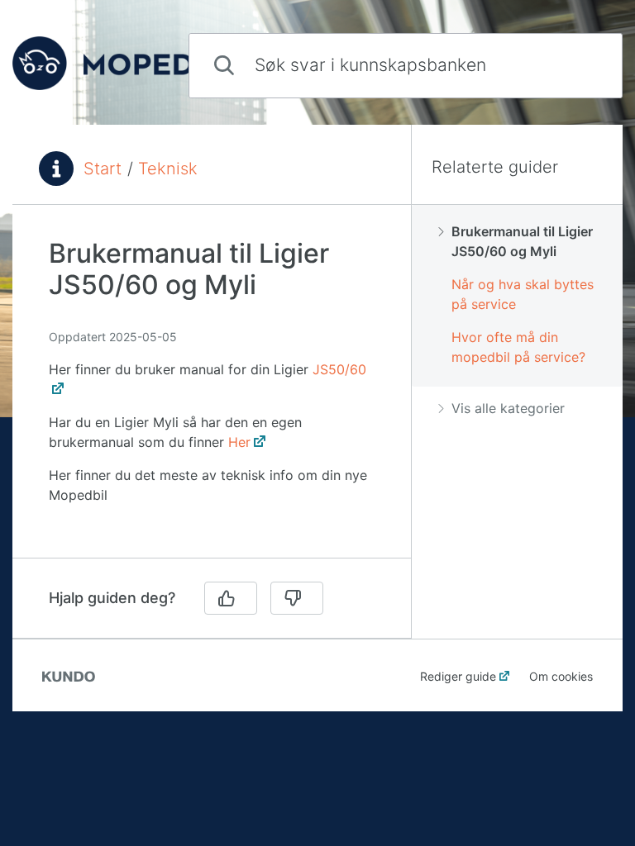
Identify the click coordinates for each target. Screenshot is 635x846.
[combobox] (405, 65)
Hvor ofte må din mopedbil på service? (518, 347)
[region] (211, 391)
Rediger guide (458, 676)
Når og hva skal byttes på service (522, 294)
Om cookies (561, 676)
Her (239, 442)
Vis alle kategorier (508, 408)
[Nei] (296, 598)
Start (103, 168)
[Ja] (230, 598)
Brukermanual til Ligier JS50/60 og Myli (522, 241)
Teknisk (168, 168)
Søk (582, 64)
